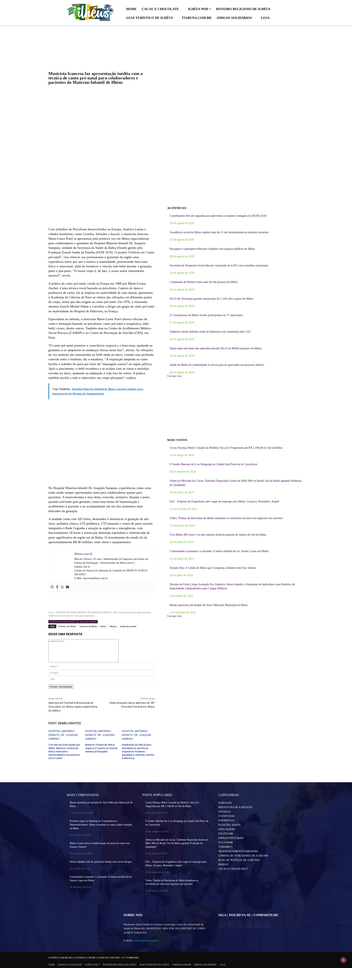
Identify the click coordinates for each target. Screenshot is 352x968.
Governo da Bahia (88, 626)
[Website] (248, 924)
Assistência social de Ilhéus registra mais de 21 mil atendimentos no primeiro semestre (219, 232)
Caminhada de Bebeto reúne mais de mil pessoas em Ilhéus (204, 281)
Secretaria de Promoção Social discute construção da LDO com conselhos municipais (219, 265)
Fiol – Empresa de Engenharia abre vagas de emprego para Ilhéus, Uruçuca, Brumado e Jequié (224, 501)
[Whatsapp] (62, 587)
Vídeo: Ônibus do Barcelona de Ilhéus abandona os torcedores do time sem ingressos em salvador (226, 518)
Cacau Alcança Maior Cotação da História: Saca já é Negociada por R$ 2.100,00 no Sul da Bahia (226, 447)
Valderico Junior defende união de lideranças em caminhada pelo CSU (210, 331)
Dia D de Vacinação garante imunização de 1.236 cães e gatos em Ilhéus (211, 298)
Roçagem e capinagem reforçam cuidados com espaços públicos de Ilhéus (212, 248)
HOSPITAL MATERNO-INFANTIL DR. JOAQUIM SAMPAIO (83, 612)
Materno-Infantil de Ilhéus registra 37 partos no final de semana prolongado (101, 748)
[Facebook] (57, 587)
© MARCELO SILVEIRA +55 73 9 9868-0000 (118, 957)
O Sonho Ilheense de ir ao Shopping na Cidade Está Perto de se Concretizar (213, 464)
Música (113, 626)
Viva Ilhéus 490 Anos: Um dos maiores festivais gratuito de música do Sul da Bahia (218, 534)
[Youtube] (267, 924)
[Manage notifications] (343, 960)
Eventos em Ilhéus (67, 626)
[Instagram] (52, 587)
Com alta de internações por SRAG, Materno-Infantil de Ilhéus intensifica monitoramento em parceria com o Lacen (64, 751)
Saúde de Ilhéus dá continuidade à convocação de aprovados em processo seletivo (217, 364)
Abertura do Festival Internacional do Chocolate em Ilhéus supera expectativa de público (72, 706)
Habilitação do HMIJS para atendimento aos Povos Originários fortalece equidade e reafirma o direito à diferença (138, 751)
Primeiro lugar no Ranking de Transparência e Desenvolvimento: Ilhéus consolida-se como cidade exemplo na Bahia (101, 825)
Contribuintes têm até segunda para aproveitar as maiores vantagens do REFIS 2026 (218, 215)
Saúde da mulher (128, 626)
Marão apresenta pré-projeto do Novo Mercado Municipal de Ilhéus (209, 605)
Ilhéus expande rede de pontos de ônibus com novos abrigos (101, 861)
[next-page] (49, 764)
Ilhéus (103, 626)
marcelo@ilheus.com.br (146, 940)
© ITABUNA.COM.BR (85, 957)
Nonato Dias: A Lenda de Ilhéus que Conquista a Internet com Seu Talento (213, 567)
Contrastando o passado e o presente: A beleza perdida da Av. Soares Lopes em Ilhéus (219, 551)
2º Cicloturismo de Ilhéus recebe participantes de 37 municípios (206, 315)
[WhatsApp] (257, 924)
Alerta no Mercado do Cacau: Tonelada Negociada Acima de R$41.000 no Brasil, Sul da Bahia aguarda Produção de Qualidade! (176, 843)
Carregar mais (174, 376)
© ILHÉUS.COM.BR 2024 (60, 957)
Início (51, 612)
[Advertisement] (101, 197)
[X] (239, 924)
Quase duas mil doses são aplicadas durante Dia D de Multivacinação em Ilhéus (216, 348)
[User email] (67, 587)
